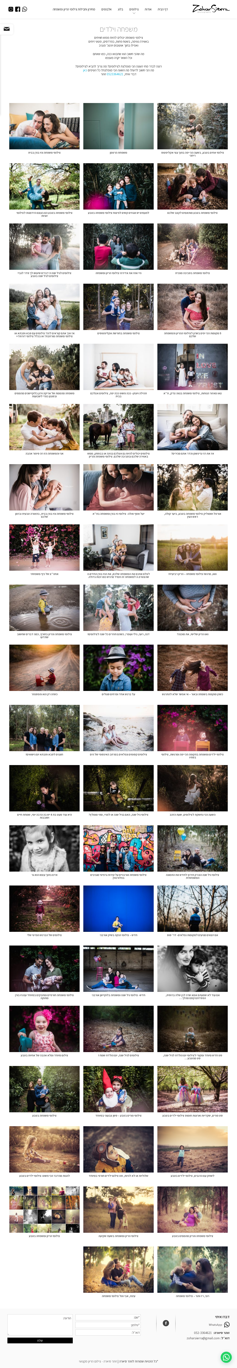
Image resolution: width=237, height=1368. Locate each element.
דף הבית (163, 9)
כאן (85, 70)
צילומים (134, 9)
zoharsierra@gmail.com (203, 1338)
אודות (148, 9)
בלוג (120, 9)
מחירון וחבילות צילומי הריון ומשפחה (74, 9)
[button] (226, 1357)
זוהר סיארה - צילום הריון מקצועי (98, 1361)
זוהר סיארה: (221, 1333)
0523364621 (115, 74)
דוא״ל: (225, 1338)
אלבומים (106, 9)
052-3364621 (203, 1333)
